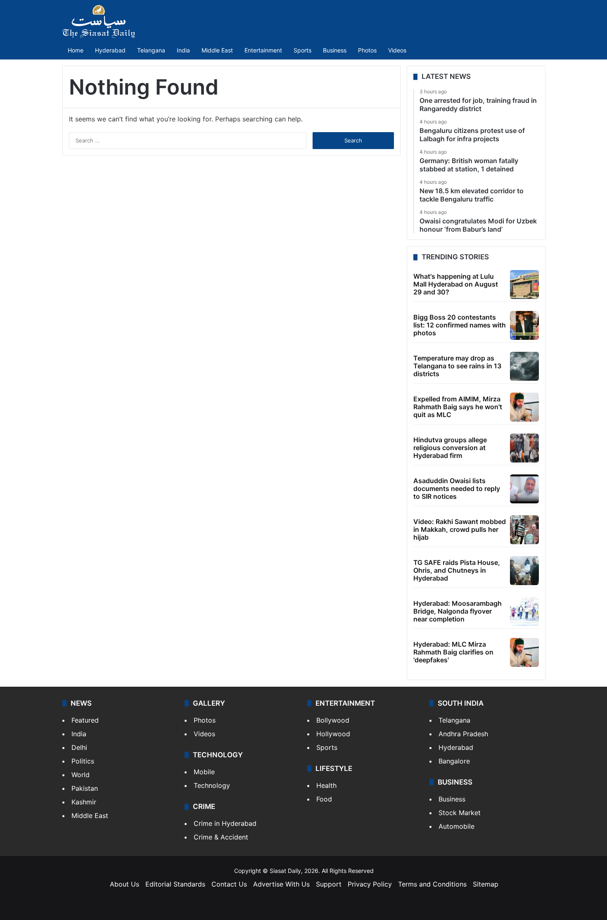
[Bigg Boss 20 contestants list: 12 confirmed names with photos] (524, 325)
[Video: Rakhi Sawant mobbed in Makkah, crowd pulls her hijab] (524, 529)
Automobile (456, 826)
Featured (85, 720)
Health (326, 785)
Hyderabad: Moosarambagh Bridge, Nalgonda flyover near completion (457, 611)
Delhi (79, 747)
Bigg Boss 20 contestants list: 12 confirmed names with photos (459, 325)
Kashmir (83, 802)
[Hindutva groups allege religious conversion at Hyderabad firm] (524, 448)
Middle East (217, 50)
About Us (124, 884)
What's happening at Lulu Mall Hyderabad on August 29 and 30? (455, 284)
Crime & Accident (221, 837)
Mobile (204, 772)
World (80, 775)
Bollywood (332, 720)
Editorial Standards (175, 884)
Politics (82, 761)
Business (334, 50)
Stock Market (460, 813)
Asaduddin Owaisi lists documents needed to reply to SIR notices (456, 488)
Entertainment (263, 50)
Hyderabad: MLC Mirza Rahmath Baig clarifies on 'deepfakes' (453, 652)
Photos (367, 50)
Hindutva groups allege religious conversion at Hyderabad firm (450, 448)
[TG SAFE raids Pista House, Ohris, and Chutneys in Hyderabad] (524, 570)
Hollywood (333, 734)
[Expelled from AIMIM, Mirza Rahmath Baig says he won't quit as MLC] (524, 407)
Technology (212, 785)
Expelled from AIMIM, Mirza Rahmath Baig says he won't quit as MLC (457, 407)
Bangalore (454, 761)
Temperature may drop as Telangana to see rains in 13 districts (457, 366)
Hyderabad (110, 50)
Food (324, 799)
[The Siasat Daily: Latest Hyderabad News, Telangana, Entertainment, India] (98, 21)
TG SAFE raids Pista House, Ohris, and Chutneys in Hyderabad (456, 570)
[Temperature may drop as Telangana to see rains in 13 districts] (524, 366)
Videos (397, 50)
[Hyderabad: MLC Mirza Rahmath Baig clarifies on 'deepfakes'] (524, 652)
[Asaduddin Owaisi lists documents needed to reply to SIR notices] (524, 488)
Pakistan (84, 788)
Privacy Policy (370, 884)
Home (75, 50)
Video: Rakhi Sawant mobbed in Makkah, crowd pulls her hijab (459, 529)
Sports (302, 50)
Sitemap (485, 884)
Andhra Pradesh (463, 734)
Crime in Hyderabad (225, 823)
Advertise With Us (281, 884)
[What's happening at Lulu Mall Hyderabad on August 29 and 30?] (524, 284)
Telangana (151, 50)
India (183, 50)
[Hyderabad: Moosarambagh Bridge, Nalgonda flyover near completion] (524, 611)
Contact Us (229, 884)
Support (328, 884)
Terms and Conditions (432, 884)
